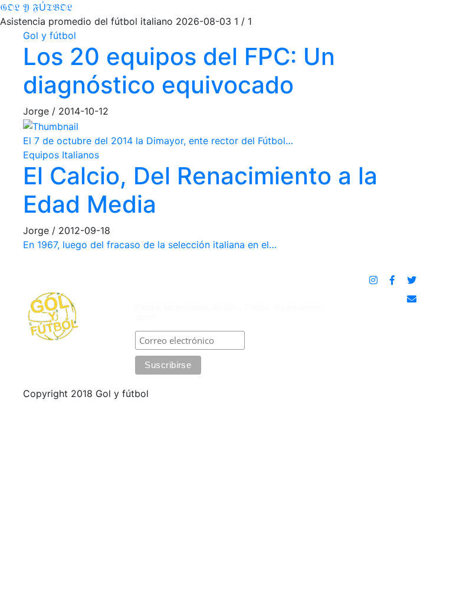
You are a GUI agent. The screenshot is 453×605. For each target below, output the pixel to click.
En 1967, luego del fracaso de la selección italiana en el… (150, 245)
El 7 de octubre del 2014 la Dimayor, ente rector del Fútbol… (158, 141)
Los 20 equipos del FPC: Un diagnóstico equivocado (179, 70)
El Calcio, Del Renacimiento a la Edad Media (200, 190)
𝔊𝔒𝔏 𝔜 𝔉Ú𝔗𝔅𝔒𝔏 (36, 7)
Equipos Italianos (61, 155)
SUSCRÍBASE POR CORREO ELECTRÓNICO (200, 287)
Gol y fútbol (49, 35)
